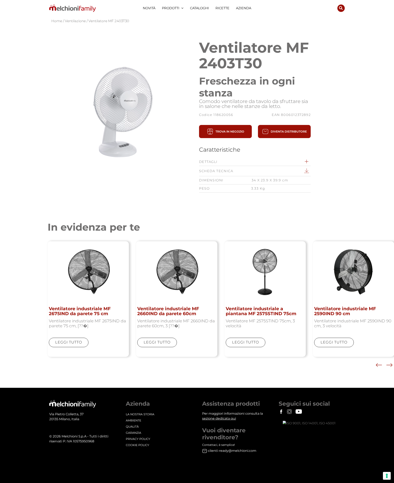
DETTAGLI (208, 162)
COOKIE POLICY (137, 445)
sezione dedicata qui (219, 418)
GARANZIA (133, 433)
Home (56, 21)
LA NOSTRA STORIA (140, 414)
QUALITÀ (132, 426)
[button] (181, 8)
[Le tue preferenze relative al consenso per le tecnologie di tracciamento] (387, 476)
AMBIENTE (133, 420)
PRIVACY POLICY (138, 439)
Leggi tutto (68, 342)
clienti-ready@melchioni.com (232, 451)
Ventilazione (75, 21)
